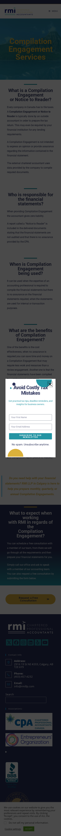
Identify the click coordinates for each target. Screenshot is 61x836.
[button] (50, 384)
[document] (30, 418)
